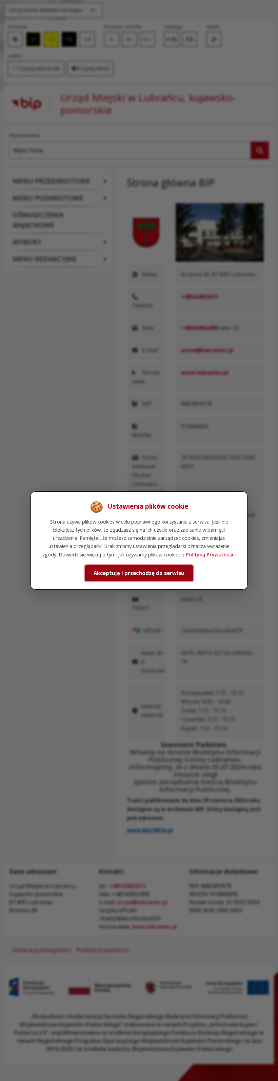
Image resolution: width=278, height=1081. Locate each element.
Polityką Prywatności (211, 554)
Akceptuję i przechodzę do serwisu (139, 573)
